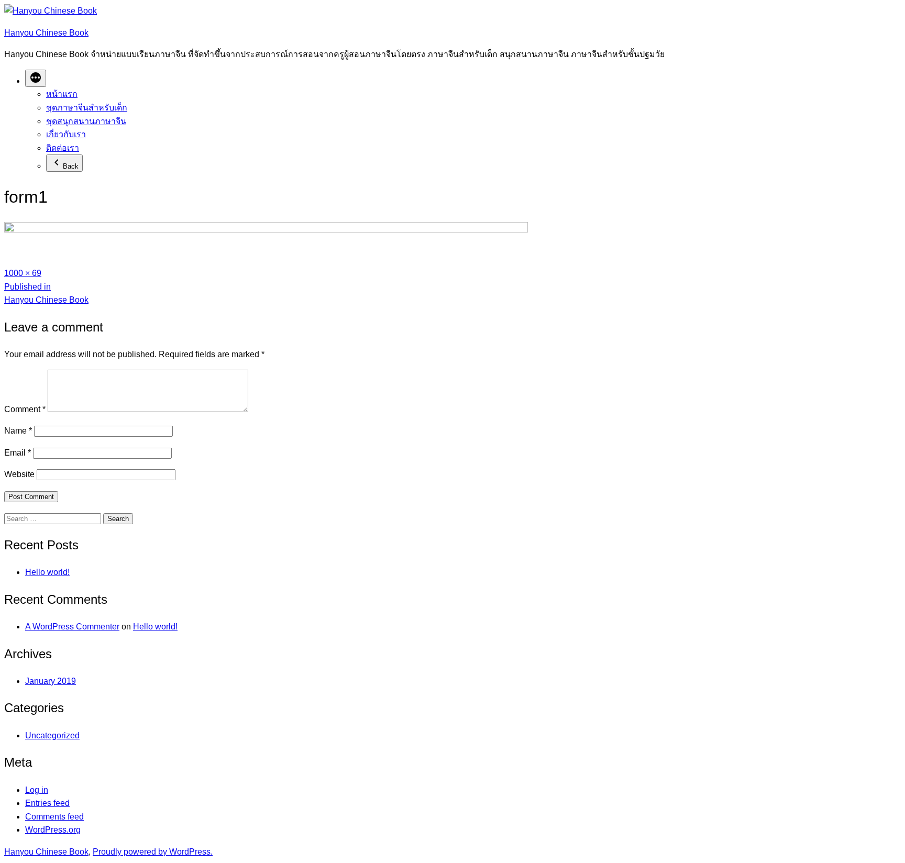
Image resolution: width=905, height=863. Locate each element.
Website (19, 474)
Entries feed (47, 803)
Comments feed (54, 816)
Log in (36, 789)
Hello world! (47, 572)
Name (18, 430)
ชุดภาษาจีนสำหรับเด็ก (86, 107)
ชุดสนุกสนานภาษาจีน (86, 121)
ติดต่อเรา (62, 147)
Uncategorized (52, 735)
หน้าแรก (62, 94)
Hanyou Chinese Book (46, 32)
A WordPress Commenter (72, 626)
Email (17, 452)
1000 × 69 (22, 273)
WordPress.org (53, 829)
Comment (25, 409)
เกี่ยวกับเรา (66, 134)
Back (71, 166)
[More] (35, 78)
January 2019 (50, 681)
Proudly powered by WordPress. (153, 851)
